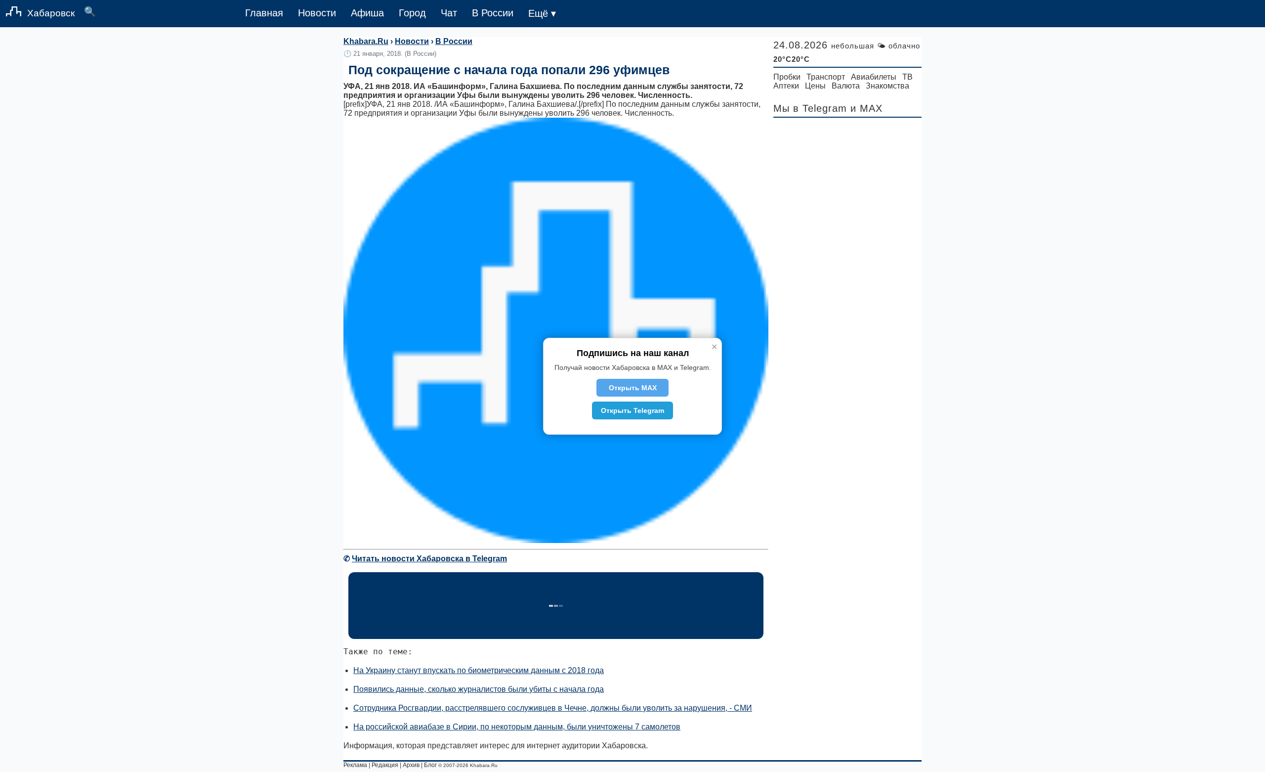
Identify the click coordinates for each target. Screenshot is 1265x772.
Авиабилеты (873, 77)
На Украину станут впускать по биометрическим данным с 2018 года (478, 670)
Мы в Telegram (810, 108)
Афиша (367, 12)
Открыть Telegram (632, 410)
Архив (411, 765)
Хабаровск (51, 13)
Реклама (355, 765)
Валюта (846, 86)
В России (492, 12)
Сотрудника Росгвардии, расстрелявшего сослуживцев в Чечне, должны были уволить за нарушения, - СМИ (552, 708)
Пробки (787, 77)
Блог (430, 765)
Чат (449, 12)
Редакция (385, 765)
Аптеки (786, 86)
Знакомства (887, 86)
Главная (264, 12)
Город (412, 12)
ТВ (907, 77)
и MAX (866, 108)
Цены (815, 86)
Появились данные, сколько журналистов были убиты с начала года (478, 689)
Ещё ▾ (542, 13)
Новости (317, 12)
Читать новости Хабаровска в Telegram (429, 558)
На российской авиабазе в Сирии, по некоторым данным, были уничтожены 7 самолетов (516, 727)
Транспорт (825, 77)
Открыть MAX (633, 388)
